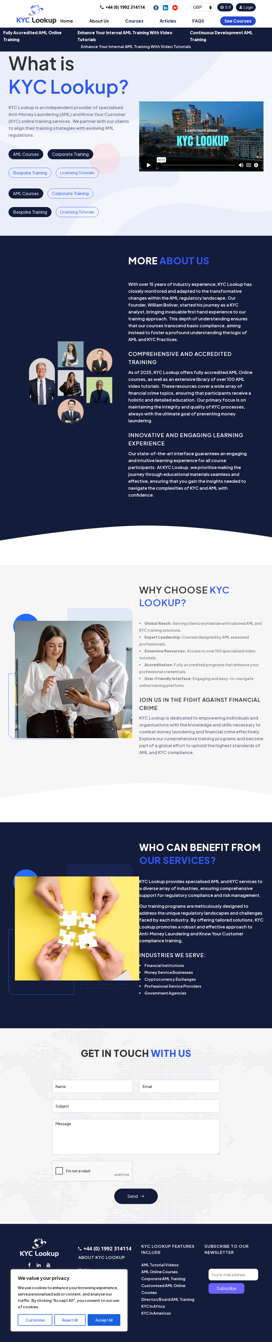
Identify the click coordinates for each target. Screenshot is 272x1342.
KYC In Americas (156, 1313)
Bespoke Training (30, 172)
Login (248, 7)
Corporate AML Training (163, 1278)
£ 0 (227, 7)
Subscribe (226, 1288)
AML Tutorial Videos (159, 1264)
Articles (168, 21)
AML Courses (26, 154)
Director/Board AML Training (167, 1299)
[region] (69, 1300)
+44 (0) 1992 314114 (125, 7)
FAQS (198, 21)
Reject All (70, 1320)
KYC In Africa (153, 1306)
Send (133, 1196)
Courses (134, 21)
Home (66, 21)
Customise (35, 1320)
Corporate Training (70, 154)
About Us (99, 21)
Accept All (104, 1320)
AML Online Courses (159, 1271)
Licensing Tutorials (77, 172)
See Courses (238, 21)
